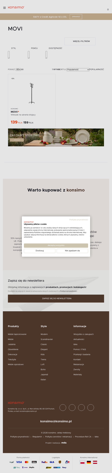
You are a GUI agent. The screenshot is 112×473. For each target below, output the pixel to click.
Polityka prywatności (78, 220)
